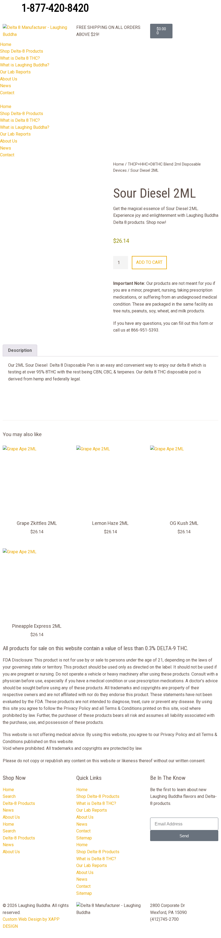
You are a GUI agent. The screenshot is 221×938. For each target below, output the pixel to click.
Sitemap (84, 838)
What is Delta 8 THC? (20, 58)
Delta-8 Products (19, 803)
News (5, 85)
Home (5, 44)
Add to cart (149, 262)
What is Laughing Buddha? (24, 65)
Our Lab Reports (15, 72)
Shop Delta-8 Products (21, 51)
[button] (110, 99)
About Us (8, 79)
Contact (7, 92)
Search (9, 796)
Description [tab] (20, 350)
